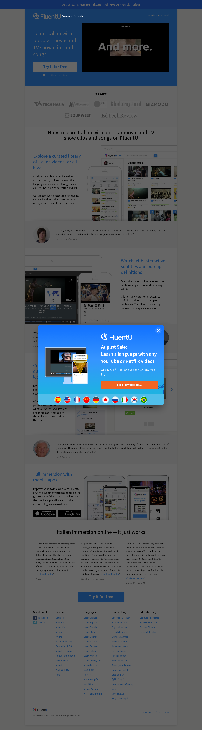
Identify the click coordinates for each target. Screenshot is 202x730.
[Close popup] (158, 330)
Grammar (67, 16)
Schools (78, 16)
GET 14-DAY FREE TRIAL (129, 385)
